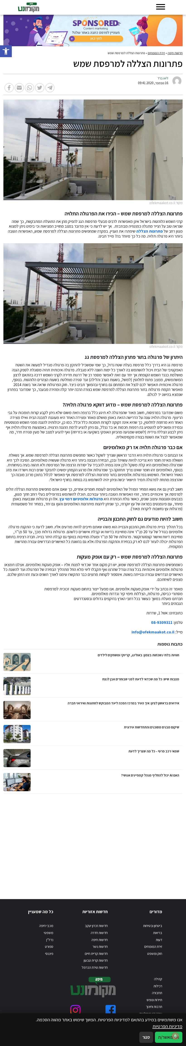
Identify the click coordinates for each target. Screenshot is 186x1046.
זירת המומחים (156, 53)
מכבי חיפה (46, 925)
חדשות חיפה (175, 53)
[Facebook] (110, 1010)
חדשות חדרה (99, 932)
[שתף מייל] (19, 87)
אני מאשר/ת (168, 1037)
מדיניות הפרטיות (167, 1026)
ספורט (49, 946)
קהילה (158, 979)
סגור (146, 1037)
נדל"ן (49, 939)
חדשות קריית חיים (96, 953)
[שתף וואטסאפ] (29, 87)
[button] (6, 51)
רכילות (158, 986)
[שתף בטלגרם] (49, 87)
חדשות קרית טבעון (96, 960)
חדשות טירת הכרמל (95, 967)
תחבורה (157, 992)
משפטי (48, 932)
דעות (159, 939)
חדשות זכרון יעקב (96, 925)
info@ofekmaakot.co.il (153, 632)
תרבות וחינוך (154, 1006)
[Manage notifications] (175, 1036)
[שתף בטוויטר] (39, 87)
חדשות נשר (100, 946)
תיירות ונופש (154, 999)
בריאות (157, 932)
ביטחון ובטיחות (152, 925)
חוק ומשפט (154, 953)
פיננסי (49, 953)
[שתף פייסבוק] (9, 87)
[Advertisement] (93, 841)
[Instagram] (75, 1010)
